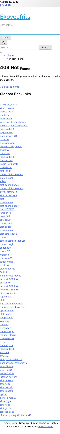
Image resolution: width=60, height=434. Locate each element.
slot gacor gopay (9, 184)
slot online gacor (9, 205)
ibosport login (8, 334)
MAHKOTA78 (7, 209)
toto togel (5, 383)
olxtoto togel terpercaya (13, 307)
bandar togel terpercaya (13, 362)
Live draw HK (7, 268)
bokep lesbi (6, 177)
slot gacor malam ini (11, 359)
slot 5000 (5, 170)
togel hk (4, 149)
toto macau (6, 202)
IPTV (2, 341)
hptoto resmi (7, 310)
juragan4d (5, 212)
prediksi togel (7, 143)
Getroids (4, 272)
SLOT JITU (6, 369)
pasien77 (5, 251)
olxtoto (4, 237)
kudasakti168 (7, 129)
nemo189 (5, 216)
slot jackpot (20, 240)
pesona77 (5, 328)
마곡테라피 (6, 167)
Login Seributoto (9, 163)
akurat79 (5, 282)
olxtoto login (7, 244)
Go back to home (9, 86)
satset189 (5, 219)
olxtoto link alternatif (11, 174)
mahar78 (5, 254)
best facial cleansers (11, 303)
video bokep (7, 108)
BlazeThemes (45, 426)
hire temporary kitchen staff (15, 415)
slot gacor (5, 226)
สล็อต (3, 181)
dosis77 (4, 324)
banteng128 (6, 345)
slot (2, 198)
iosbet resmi (7, 111)
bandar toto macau (10, 275)
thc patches (6, 317)
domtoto (5, 153)
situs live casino (8, 293)
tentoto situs (7, 373)
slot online (5, 314)
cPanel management (11, 146)
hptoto (3, 394)
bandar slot (6, 160)
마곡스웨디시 (7, 338)
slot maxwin (6, 387)
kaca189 (4, 352)
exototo (4, 139)
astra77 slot (6, 366)
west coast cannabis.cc (13, 122)
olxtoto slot (6, 223)
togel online (6, 132)
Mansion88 (6, 118)
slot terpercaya (8, 195)
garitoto (4, 115)
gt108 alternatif (8, 104)
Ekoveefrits (15, 16)
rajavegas (5, 296)
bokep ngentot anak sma (14, 125)
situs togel (6, 401)
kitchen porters (8, 376)
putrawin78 (6, 258)
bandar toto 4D (8, 136)
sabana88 (5, 247)
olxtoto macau (8, 397)
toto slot (4, 355)
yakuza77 (5, 321)
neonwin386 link (9, 279)
